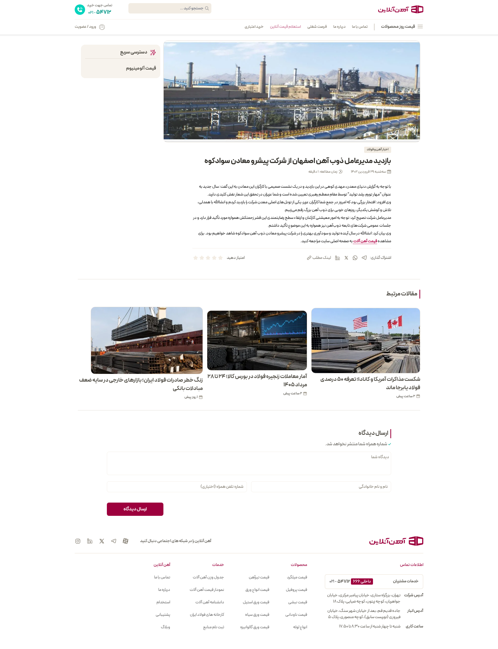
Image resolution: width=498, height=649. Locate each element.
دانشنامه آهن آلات (209, 602)
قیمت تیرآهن (259, 577)
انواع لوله (300, 627)
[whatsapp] (355, 257)
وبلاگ (165, 627)
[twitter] (346, 257)
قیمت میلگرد (297, 577)
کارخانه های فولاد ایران (207, 615)
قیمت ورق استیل (256, 602)
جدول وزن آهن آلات (208, 577)
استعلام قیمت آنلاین (285, 27)
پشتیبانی (163, 615)
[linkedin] (337, 257)
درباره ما (339, 27)
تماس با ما (360, 27)
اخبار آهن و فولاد (378, 149)
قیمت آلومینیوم (141, 68)
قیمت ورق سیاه (257, 615)
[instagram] (78, 541)
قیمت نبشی (297, 602)
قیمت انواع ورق (257, 590)
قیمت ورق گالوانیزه (254, 627)
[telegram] (364, 257)
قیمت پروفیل (296, 590)
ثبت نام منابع (213, 627)
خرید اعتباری (254, 27)
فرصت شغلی (317, 27)
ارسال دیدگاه (135, 509)
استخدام (163, 602)
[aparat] (125, 541)
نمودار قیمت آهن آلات (207, 590)
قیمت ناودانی (296, 615)
